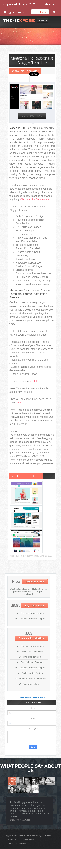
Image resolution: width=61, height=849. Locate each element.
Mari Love (14, 820)
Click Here (40, 12)
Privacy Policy (29, 839)
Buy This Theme (34, 606)
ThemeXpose (29, 836)
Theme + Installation (31, 638)
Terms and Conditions (17, 844)
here (18, 402)
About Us (12, 839)
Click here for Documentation (36, 199)
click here (35, 381)
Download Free (35, 582)
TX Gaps (26, 820)
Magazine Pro (17, 128)
